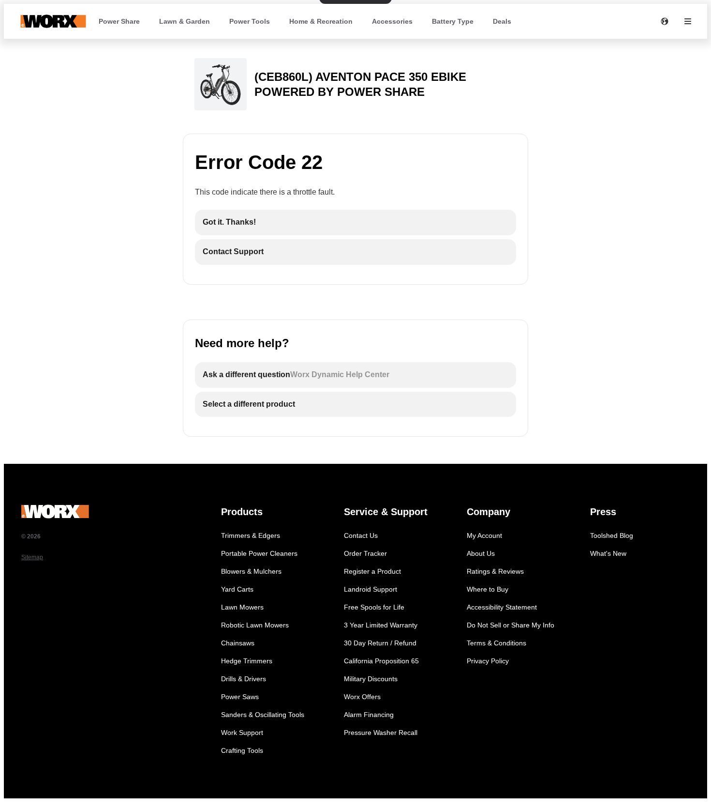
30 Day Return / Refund (380, 643)
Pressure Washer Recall (380, 732)
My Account (484, 535)
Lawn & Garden (184, 21)
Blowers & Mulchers (251, 571)
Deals (502, 21)
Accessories (392, 21)
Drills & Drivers (243, 679)
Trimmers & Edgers (250, 535)
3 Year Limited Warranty (380, 625)
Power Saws (240, 697)
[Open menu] (687, 21)
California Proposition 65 (381, 661)
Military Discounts (371, 679)
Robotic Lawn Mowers (255, 625)
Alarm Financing (369, 714)
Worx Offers (362, 697)
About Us (481, 553)
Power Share (119, 21)
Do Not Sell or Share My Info (510, 625)
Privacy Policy (488, 661)
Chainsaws (237, 643)
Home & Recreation (321, 21)
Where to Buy (487, 589)
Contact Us (361, 535)
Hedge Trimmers (246, 661)
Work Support (242, 732)
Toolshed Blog (611, 535)
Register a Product (372, 571)
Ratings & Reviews (495, 571)
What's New (608, 553)
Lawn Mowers (242, 607)
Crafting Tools (242, 750)
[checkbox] (355, 222)
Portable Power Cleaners (259, 553)
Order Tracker (365, 553)
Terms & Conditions (496, 643)
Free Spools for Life (374, 607)
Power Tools (249, 21)
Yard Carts (237, 589)
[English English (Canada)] (664, 21)
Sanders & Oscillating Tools (262, 714)
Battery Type (453, 21)
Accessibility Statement (502, 607)
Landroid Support (370, 589)
